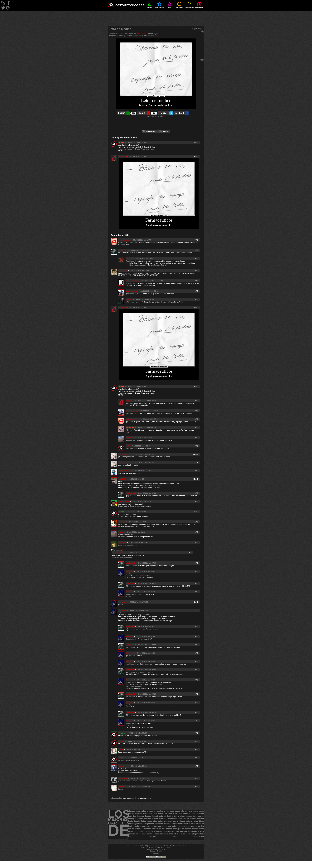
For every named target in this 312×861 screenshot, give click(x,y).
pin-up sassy (131, 291)
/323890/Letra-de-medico (122, 557)
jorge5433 (123, 157)
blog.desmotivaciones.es (156, 849)
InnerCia (122, 522)
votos (165, 131)
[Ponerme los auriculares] (202, 31)
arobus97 (123, 542)
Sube (169, 7)
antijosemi (141, 34)
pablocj (129, 299)
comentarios (151, 131)
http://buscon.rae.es (144, 672)
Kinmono (130, 571)
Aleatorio (179, 7)
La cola (149, 7)
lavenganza (123, 786)
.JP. (127, 446)
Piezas (121, 512)
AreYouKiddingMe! (134, 281)
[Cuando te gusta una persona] (202, 59)
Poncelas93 (117, 553)
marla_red (130, 427)
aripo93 (122, 758)
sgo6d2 (122, 479)
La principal (197, 28)
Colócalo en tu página (156, 116)
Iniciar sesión (189, 7)
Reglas (159, 851)
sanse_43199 (124, 501)
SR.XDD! (129, 258)
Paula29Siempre (125, 454)
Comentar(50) (152, 34)
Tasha (128, 438)
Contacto (153, 851)
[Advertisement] (156, 16)
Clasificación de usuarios (178, 846)
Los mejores (159, 7)
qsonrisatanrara (125, 471)
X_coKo (122, 733)
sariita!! (122, 766)
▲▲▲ (156, 853)
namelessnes (124, 240)
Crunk (121, 749)
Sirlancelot (123, 271)
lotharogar (123, 778)
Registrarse (199, 7)
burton (121, 741)
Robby (121, 142)
